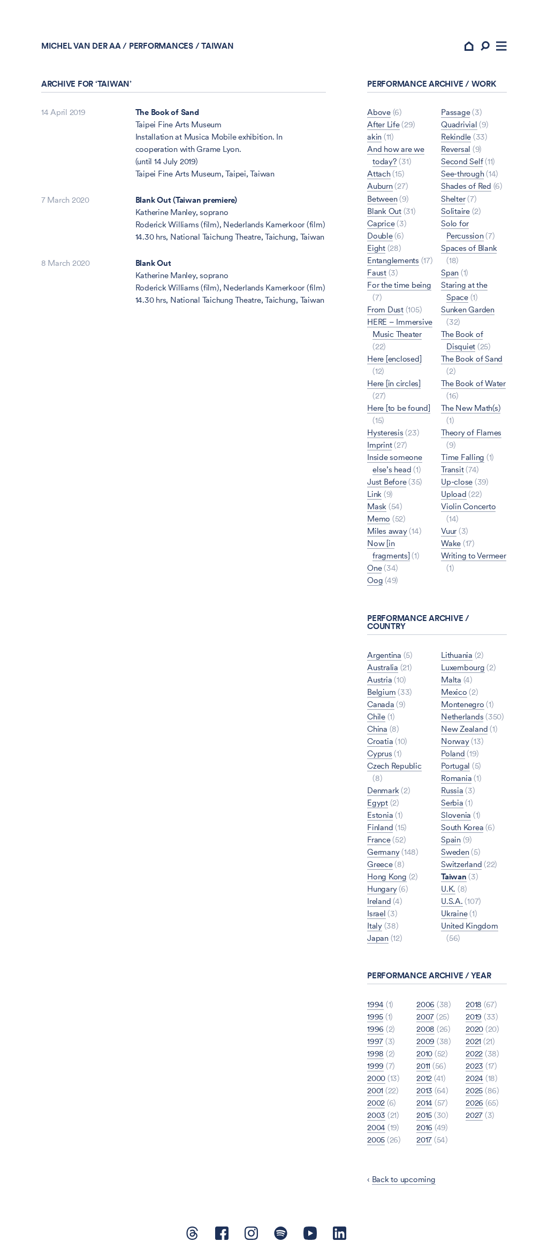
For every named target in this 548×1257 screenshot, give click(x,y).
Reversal (455, 149)
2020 (474, 1029)
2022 (474, 1053)
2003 (376, 1115)
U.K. (448, 889)
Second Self (462, 161)
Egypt (377, 803)
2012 (424, 1078)
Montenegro (462, 704)
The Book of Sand (167, 112)
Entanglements (393, 260)
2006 (425, 1004)
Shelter (453, 199)
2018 (474, 1004)
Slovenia (456, 815)
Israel (376, 913)
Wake (451, 543)
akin (374, 137)
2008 (425, 1029)
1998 (375, 1053)
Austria (379, 680)
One (374, 568)
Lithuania (457, 655)
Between (382, 199)
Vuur (448, 531)
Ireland (379, 901)
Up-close (457, 482)
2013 (424, 1090)
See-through (462, 173)
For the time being (399, 285)
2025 (474, 1090)
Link (374, 494)
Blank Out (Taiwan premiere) (186, 200)
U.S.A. (452, 901)
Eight (376, 248)
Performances (161, 46)
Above (379, 112)
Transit (452, 469)
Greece (380, 864)
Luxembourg (463, 667)
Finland (380, 827)
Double (380, 236)
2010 (424, 1053)
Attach (379, 173)
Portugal (455, 766)
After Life (383, 124)
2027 (474, 1115)
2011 (423, 1066)
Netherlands (462, 716)
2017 (424, 1140)
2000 (376, 1078)
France (379, 839)
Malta (451, 680)
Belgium (381, 692)
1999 (375, 1066)
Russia (452, 790)
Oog (375, 580)
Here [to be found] (398, 408)
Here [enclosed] (394, 359)
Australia (382, 667)
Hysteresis (385, 432)
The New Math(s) (470, 408)
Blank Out (153, 263)
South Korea (462, 827)
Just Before (386, 482)
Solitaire (455, 211)
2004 (376, 1127)
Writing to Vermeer (473, 555)
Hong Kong (387, 876)
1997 (375, 1041)
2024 (474, 1078)
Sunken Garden (467, 309)
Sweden (455, 852)
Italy (374, 926)
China (377, 729)
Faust (376, 272)
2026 (474, 1103)
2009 (425, 1041)
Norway (455, 741)
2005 (376, 1140)
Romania (456, 778)
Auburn (380, 186)
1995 (375, 1016)
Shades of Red (466, 186)
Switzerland (461, 864)
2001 (375, 1090)
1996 (375, 1029)
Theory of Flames (471, 432)
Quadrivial (459, 124)
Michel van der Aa (81, 46)
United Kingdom (469, 926)
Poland (453, 753)
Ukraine (454, 913)
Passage (455, 112)
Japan (378, 938)
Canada (380, 704)
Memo (378, 518)
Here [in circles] (394, 383)
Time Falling (462, 457)
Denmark (383, 790)
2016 (424, 1127)
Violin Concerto (468, 506)
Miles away (387, 531)
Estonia (380, 815)
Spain (451, 839)
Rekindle (456, 137)
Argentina (384, 655)
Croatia (380, 741)
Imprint (379, 445)
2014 (424, 1103)
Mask (376, 506)
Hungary (382, 889)
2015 (424, 1115)
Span (450, 272)
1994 (375, 1004)
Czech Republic (394, 766)
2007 (425, 1016)
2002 (376, 1103)
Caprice (380, 223)
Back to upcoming (404, 1179)
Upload (454, 494)
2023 (474, 1066)
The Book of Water (473, 383)
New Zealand (464, 729)
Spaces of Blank (469, 248)
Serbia (452, 803)
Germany (383, 852)
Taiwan (454, 876)
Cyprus (379, 753)
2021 (473, 1041)
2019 (474, 1016)
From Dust (385, 309)
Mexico (454, 692)
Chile (376, 716)
